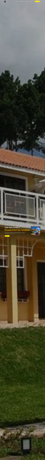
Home (13, 1)
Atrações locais (27, 1)
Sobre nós (17, 1)
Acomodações (21, 1)
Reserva (31, 1)
